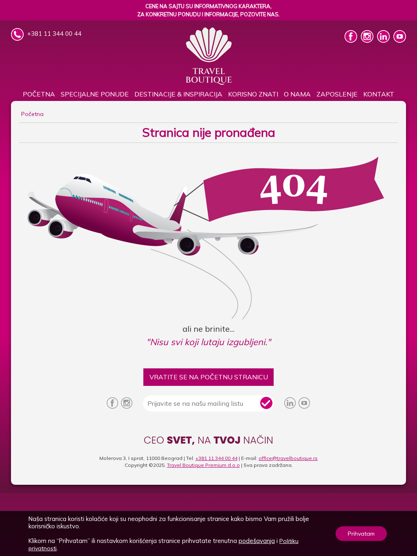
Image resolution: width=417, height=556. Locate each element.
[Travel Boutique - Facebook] (352, 40)
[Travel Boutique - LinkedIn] (384, 40)
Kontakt (378, 94)
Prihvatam (361, 533)
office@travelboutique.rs (288, 458)
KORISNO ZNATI (253, 94)
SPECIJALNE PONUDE (95, 94)
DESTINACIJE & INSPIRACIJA (178, 94)
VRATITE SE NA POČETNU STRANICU (208, 377)
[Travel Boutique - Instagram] (368, 40)
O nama (297, 94)
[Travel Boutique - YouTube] (399, 40)
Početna (39, 94)
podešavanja (257, 541)
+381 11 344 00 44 (216, 458)
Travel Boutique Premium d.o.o (203, 465)
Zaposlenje (337, 94)
